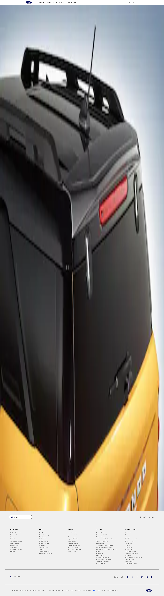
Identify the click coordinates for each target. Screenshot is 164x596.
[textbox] (20, 517)
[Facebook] (128, 577)
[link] (26, 590)
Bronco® (143, 517)
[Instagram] (142, 577)
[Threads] (147, 577)
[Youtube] (137, 577)
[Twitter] (132, 577)
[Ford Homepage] (149, 590)
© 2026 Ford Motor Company (16, 590)
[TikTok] (151, 577)
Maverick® (151, 517)
